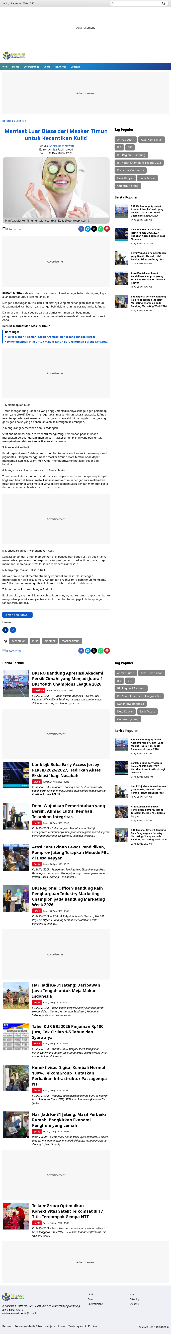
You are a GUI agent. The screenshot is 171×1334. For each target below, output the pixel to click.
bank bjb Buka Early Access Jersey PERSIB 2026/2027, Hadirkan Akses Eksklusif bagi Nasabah (148, 234)
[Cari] (163, 3)
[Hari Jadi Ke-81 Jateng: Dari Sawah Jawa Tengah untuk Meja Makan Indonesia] (16, 995)
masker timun (70, 641)
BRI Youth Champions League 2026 (139, 163)
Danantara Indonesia (130, 170)
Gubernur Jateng (127, 186)
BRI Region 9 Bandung (131, 155)
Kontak (92, 1326)
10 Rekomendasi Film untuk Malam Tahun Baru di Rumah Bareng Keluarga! (57, 341)
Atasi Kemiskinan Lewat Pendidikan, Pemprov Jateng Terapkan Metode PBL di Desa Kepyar (148, 278)
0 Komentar (13, 229)
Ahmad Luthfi (125, 139)
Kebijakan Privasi (55, 1326)
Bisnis (15, 66)
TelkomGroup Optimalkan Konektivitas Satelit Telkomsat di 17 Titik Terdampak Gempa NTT (67, 1211)
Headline (39, 690)
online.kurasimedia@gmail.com (22, 1313)
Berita (37, 823)
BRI (130, 147)
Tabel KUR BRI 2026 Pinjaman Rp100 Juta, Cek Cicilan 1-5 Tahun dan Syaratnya (68, 1031)
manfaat (49, 641)
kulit (35, 641)
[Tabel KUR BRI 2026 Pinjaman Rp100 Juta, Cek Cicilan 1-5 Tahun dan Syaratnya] (16, 1036)
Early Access (147, 178)
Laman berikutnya (16, 615)
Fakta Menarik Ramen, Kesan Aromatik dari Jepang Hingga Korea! (51, 337)
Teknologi (60, 66)
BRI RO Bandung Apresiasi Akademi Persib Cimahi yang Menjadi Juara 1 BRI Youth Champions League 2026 (147, 210)
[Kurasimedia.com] (14, 55)
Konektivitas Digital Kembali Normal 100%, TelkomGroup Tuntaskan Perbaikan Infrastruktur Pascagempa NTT (69, 1076)
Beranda (7, 121)
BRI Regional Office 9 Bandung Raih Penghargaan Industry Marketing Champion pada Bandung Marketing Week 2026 (149, 301)
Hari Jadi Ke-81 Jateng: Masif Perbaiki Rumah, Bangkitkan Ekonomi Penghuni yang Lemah (69, 1119)
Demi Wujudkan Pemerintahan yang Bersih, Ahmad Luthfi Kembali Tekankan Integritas (148, 256)
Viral (5, 66)
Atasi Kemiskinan (151, 139)
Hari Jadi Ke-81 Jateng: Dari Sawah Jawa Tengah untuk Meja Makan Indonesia (66, 990)
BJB (119, 147)
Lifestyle (75, 66)
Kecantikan (19, 641)
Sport (47, 66)
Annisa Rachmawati (61, 146)
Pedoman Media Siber (28, 1326)
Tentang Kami (77, 1326)
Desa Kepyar (125, 178)
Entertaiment (31, 66)
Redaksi (7, 1326)
